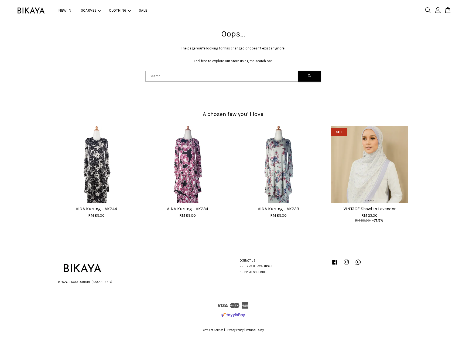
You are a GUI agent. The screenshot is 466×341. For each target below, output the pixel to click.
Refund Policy (255, 330)
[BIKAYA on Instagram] (346, 265)
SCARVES (89, 10)
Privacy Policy (235, 330)
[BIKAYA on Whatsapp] (358, 265)
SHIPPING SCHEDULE (253, 272)
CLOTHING (117, 10)
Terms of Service (212, 330)
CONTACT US (247, 260)
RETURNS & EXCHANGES (256, 266)
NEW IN (64, 10)
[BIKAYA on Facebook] (334, 265)
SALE (143, 10)
